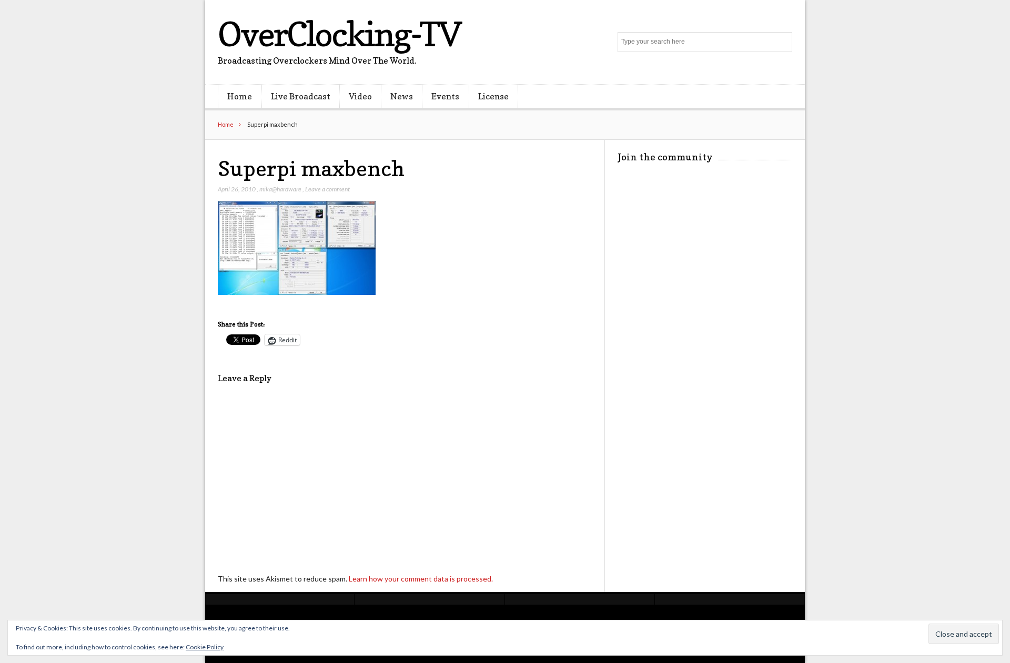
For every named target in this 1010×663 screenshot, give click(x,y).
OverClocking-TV (339, 34)
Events (445, 96)
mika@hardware (280, 189)
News (401, 96)
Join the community (665, 156)
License (493, 96)
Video (360, 96)
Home (239, 96)
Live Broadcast (300, 96)
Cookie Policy (205, 647)
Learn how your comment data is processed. (421, 578)
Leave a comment (327, 189)
